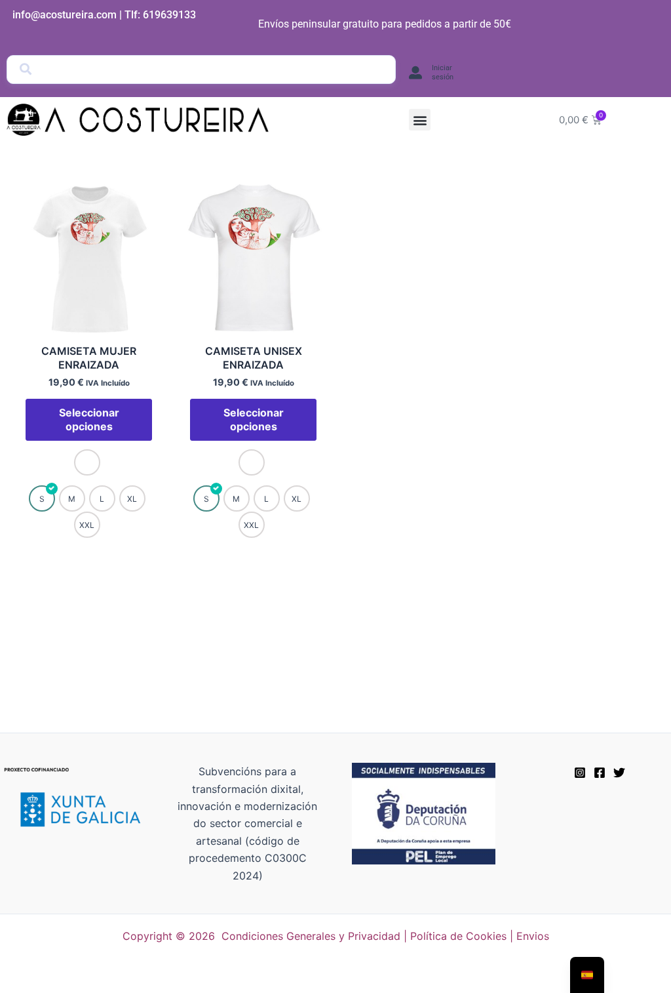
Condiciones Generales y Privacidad (310, 935)
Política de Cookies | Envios (479, 935)
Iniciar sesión (442, 72)
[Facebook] (599, 773)
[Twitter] (619, 773)
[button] (420, 120)
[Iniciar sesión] (415, 72)
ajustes (444, 978)
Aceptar (521, 972)
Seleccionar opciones (89, 419)
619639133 (169, 15)
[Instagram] (580, 773)
